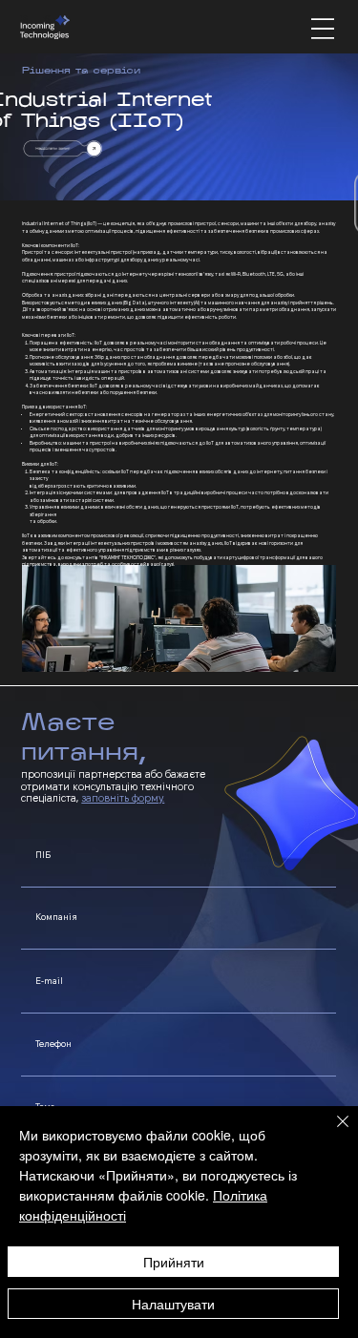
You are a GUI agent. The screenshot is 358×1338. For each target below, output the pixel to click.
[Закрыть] (331, 1133)
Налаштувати (173, 1303)
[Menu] (322, 28)
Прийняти (173, 1261)
